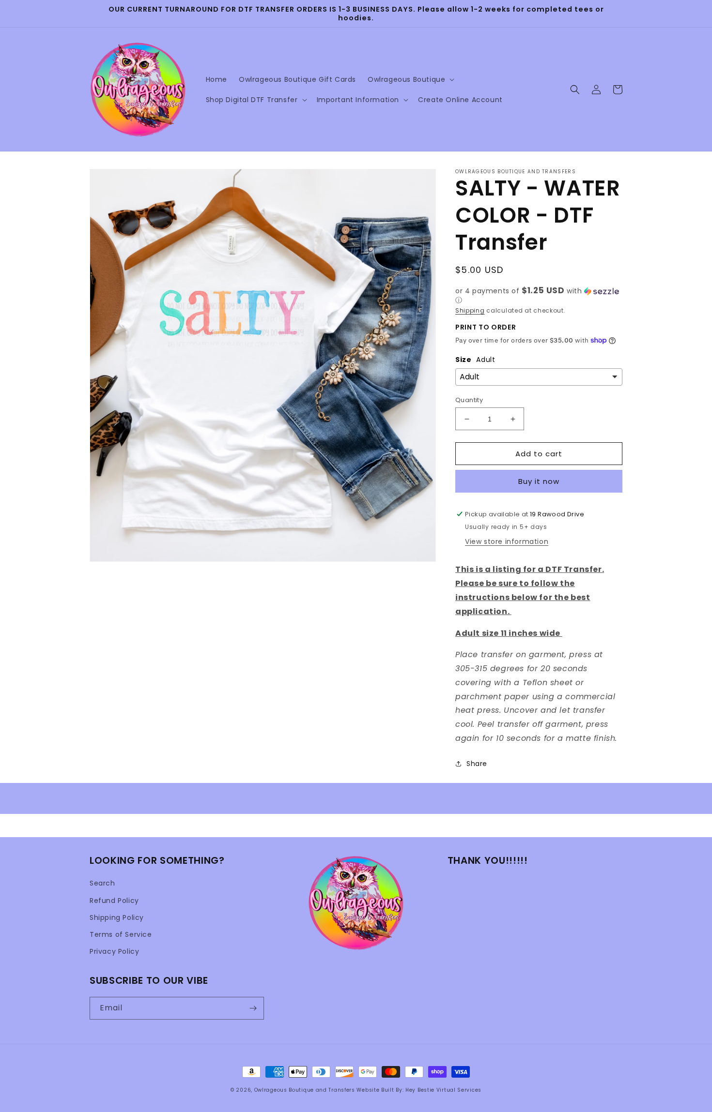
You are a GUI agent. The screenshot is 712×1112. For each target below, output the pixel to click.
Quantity (469, 400)
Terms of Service (121, 934)
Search (102, 883)
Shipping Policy (117, 917)
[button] (410, 79)
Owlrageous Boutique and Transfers (304, 1090)
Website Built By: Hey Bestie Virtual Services (418, 1090)
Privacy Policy (114, 951)
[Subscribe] (252, 1008)
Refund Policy (114, 900)
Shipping (470, 310)
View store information (506, 541)
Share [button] (476, 763)
